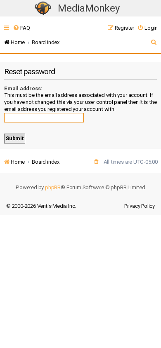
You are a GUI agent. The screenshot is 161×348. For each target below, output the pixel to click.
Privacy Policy (139, 206)
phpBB (53, 187)
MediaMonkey (89, 8)
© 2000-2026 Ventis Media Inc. (41, 206)
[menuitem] (21, 28)
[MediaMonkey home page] (43, 8)
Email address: (23, 88)
